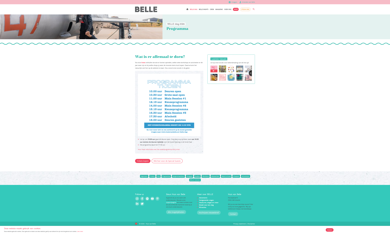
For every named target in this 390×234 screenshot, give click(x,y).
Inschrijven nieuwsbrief (209, 212)
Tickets (152, 176)
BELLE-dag (193, 9)
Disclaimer (251, 224)
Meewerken (215, 176)
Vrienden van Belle (248, 2)
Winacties (202, 207)
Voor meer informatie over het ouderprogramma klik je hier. (159, 149)
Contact (233, 214)
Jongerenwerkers (178, 176)
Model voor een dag (206, 205)
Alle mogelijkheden (176, 212)
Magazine (219, 9)
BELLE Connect (195, 180)
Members (205, 176)
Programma (166, 176)
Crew (212, 9)
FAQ (158, 176)
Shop (236, 9)
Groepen (189, 176)
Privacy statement (239, 224)
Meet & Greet (226, 176)
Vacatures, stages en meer (208, 202)
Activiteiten (245, 176)
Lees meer (80, 231)
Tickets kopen (143, 161)
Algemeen (144, 176)
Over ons (227, 9)
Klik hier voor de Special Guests (167, 161)
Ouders (197, 176)
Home (187, 9)
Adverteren (203, 198)
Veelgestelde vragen (206, 200)
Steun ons (245, 9)
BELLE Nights (203, 9)
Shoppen (236, 176)
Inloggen (234, 2)
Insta (143, 62)
